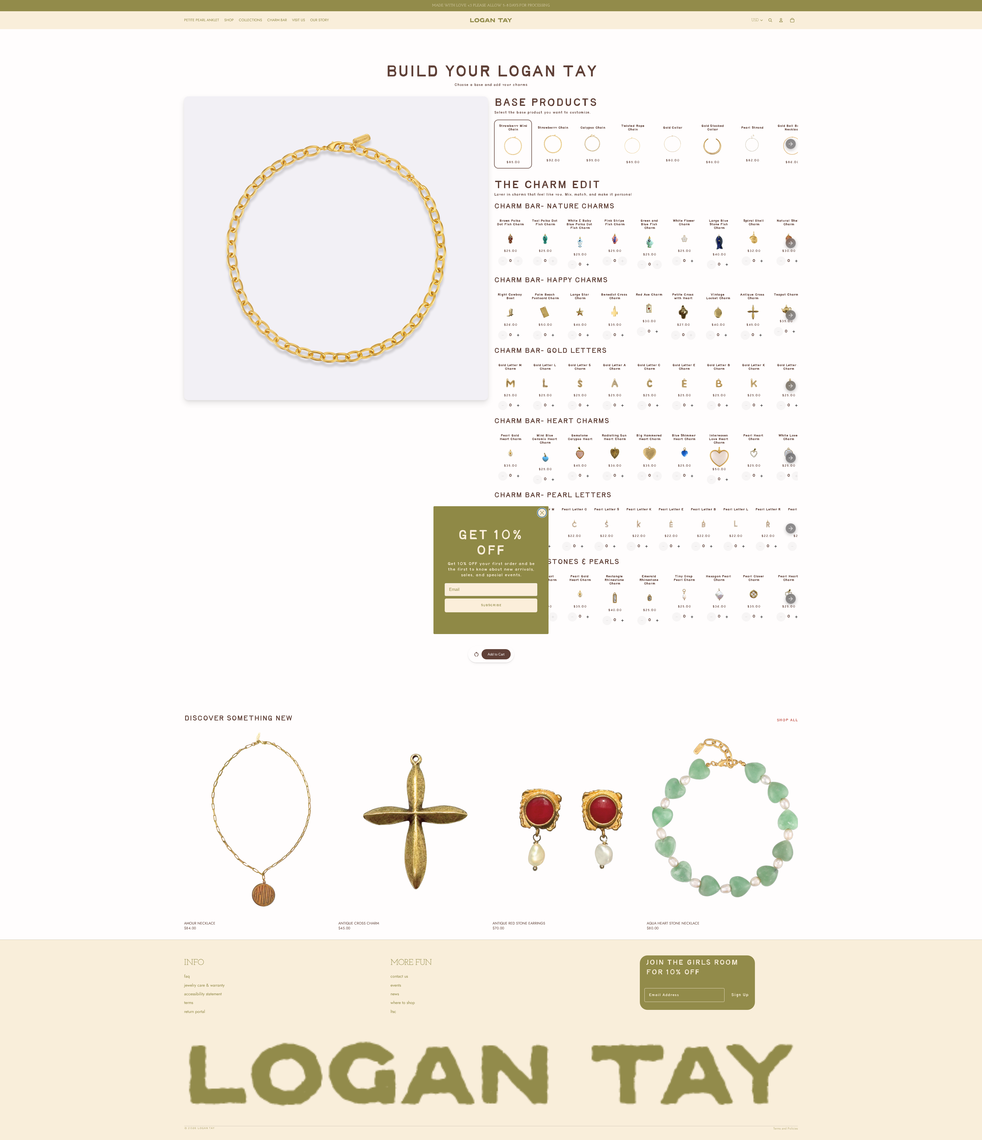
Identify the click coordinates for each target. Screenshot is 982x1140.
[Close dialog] (542, 512)
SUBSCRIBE (491, 605)
